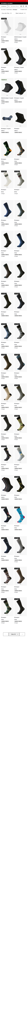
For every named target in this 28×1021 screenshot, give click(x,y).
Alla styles (3, 9)
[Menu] (26, 6)
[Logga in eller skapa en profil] (21, 6)
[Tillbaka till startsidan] (3, 6)
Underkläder (9, 9)
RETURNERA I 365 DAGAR (6, 3)
